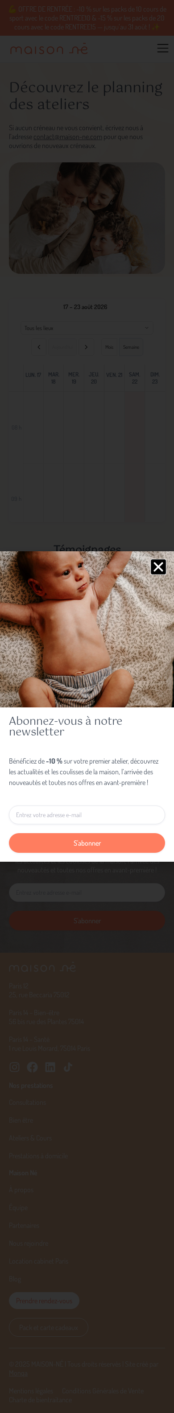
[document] (87, 706)
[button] (158, 567)
